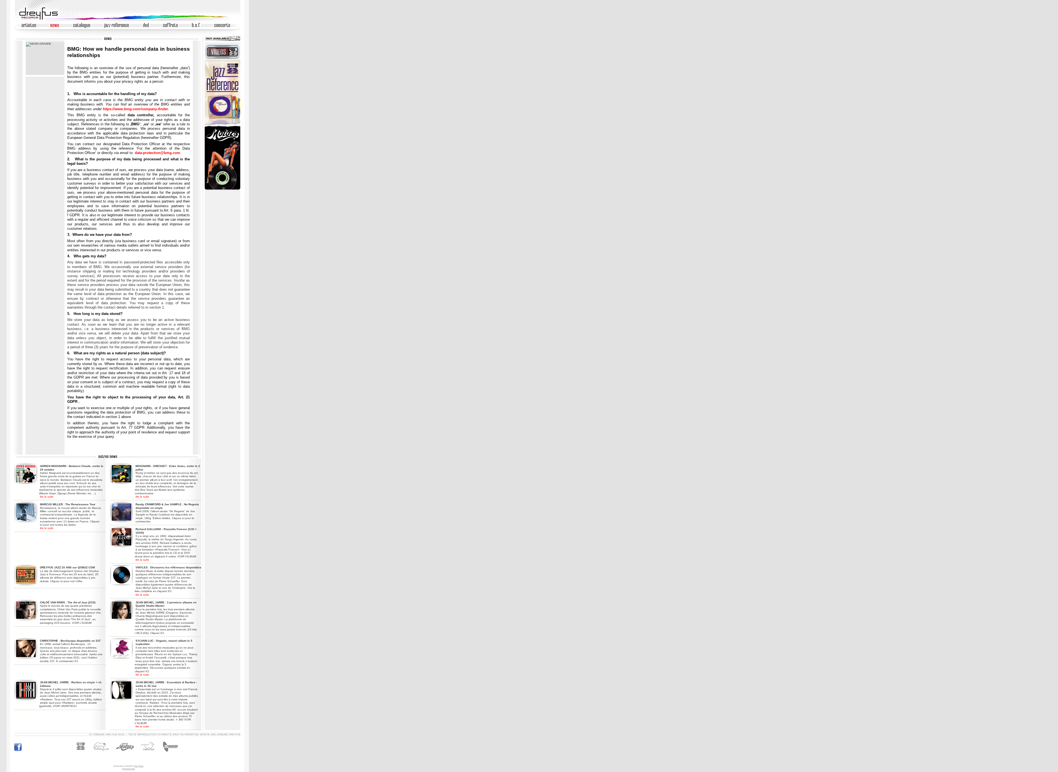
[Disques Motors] (113, 753)
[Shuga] (169, 753)
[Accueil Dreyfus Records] (41, 19)
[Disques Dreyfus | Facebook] (18, 750)
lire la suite (46, 496)
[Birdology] (149, 753)
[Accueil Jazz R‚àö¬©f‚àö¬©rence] (222, 124)
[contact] (127, 734)
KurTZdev (139, 766)
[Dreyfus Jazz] (82, 753)
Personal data (128, 769)
